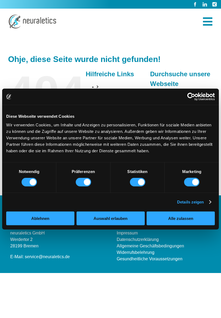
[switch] (83, 182)
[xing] (214, 4)
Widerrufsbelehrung (135, 252)
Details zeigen (190, 202)
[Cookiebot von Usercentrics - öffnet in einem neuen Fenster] (191, 97)
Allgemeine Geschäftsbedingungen (150, 246)
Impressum (127, 233)
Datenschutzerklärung (138, 239)
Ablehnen (40, 218)
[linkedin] (205, 4)
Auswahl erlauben (110, 218)
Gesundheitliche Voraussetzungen (149, 259)
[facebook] (195, 4)
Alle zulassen (180, 218)
